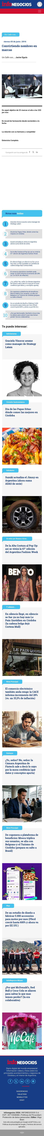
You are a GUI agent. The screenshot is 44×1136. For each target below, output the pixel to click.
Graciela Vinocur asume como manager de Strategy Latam (25, 223)
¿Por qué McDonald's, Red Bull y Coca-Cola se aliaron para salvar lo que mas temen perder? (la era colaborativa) (25, 315)
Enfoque (9, 753)
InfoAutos (10, 470)
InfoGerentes (11, 334)
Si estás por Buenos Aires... (17, 538)
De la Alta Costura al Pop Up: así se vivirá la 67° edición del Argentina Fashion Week (25, 253)
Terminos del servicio (34, 1124)
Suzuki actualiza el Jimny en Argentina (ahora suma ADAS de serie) (23, 243)
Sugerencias (22, 1091)
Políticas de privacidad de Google (14, 1124)
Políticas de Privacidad (31, 1115)
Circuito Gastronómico (15, 402)
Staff (22, 1100)
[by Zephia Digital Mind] (22, 1133)
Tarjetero (22, 1094)
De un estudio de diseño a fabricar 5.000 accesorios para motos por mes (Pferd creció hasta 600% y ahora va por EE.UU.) (24, 305)
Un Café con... (10, 34)
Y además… (11, 607)
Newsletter (22, 1097)
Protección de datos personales (16, 1117)
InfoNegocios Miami (14, 980)
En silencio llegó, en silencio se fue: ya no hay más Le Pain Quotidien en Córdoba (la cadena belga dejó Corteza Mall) (24, 263)
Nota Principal (12, 681)
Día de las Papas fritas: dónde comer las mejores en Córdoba (24, 233)
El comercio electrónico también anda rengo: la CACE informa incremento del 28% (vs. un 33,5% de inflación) (25, 273)
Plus (8, 906)
